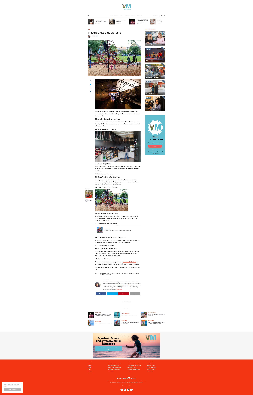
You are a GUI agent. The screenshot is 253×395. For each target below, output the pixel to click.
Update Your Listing (151, 367)
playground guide (124, 273)
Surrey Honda (150, 93)
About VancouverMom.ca (133, 363)
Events (127, 15)
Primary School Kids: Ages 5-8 (114, 367)
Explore (116, 15)
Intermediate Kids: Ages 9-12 (114, 369)
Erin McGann (95, 35)
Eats (89, 29)
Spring (111, 15)
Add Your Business (151, 365)
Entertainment (107, 228)
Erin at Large (119, 289)
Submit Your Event (151, 369)
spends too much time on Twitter (124, 285)
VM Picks (133, 15)
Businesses (139, 15)
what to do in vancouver (134, 273)
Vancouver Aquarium (152, 77)
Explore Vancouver (125, 313)
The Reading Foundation (153, 45)
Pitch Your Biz (150, 371)
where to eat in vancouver (105, 274)
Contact (129, 371)
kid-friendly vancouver (115, 273)
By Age (121, 15)
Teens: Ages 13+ (111, 371)
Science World (150, 61)
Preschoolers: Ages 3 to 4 (113, 365)
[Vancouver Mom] (126, 7)
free (108, 273)
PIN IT (118, 94)
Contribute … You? (131, 367)
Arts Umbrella (150, 109)
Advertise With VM (151, 363)
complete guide (103, 273)
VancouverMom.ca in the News (134, 365)
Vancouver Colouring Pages (133, 369)
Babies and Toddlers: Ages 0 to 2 (115, 363)
